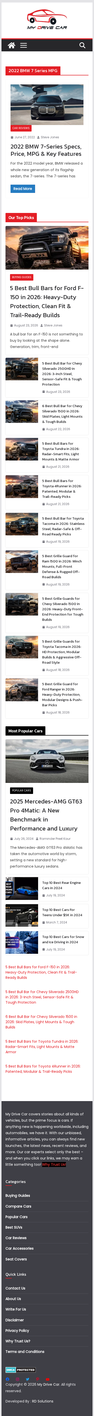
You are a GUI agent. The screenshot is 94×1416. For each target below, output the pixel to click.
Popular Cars (21, 790)
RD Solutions (42, 1401)
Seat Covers (16, 1259)
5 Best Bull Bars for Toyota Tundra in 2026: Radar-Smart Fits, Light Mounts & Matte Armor (60, 451)
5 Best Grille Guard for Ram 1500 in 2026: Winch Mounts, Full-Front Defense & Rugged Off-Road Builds (62, 566)
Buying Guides (21, 277)
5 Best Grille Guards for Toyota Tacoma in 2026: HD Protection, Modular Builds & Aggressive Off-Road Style (61, 652)
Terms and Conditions (25, 1351)
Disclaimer (15, 1320)
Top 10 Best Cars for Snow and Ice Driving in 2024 (63, 939)
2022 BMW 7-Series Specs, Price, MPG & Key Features (46, 150)
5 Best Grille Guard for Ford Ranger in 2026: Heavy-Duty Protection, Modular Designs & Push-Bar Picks (62, 694)
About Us (13, 1298)
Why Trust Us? (18, 1341)
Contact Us (15, 1288)
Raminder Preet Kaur (55, 839)
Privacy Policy (17, 1330)
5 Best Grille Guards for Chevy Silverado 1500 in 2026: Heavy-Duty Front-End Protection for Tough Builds (62, 609)
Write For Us (16, 1309)
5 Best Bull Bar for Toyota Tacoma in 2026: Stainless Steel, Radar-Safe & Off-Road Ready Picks (63, 526)
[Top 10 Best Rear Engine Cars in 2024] (22, 889)
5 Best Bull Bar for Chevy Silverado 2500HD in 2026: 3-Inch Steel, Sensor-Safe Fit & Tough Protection (62, 374)
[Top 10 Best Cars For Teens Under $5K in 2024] (22, 916)
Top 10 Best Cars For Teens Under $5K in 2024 (62, 912)
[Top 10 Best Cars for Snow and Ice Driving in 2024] (22, 943)
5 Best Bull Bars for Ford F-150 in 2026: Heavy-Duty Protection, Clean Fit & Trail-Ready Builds (47, 301)
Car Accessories (20, 1248)
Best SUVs (14, 1227)
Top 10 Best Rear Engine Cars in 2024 (61, 885)
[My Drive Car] (12, 45)
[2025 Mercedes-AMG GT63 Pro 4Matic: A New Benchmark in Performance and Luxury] (47, 761)
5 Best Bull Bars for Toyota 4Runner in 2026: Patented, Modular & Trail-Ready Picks (62, 488)
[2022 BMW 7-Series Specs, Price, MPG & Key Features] (47, 104)
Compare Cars (18, 1206)
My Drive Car (48, 1384)
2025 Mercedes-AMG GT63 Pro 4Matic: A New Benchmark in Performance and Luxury (46, 815)
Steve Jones (50, 137)
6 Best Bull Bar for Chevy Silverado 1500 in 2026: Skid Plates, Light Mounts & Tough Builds (62, 413)
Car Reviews (21, 128)
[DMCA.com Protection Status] (21, 1369)
